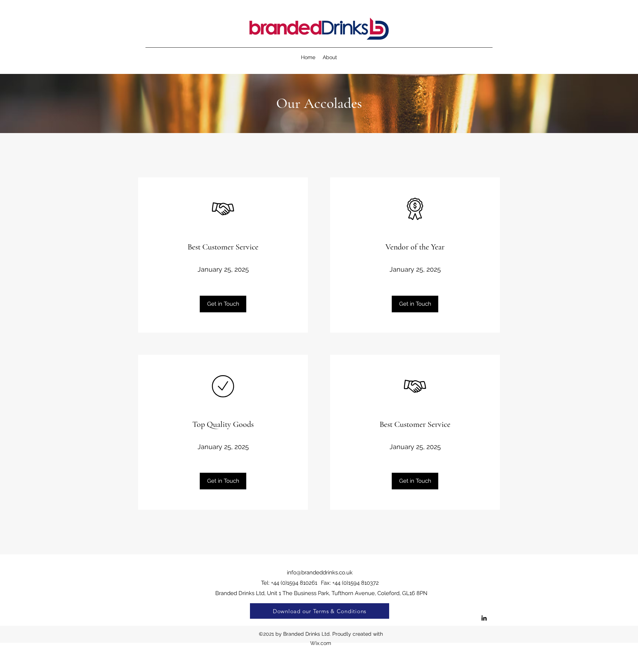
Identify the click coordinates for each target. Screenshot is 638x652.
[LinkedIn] (484, 618)
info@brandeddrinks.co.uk (320, 572)
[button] (223, 304)
